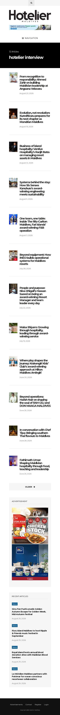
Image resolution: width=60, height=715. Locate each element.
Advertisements (16, 704)
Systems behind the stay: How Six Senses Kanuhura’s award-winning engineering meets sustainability (35, 188)
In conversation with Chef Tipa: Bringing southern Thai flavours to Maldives (35, 433)
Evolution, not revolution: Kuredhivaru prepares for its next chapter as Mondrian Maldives (35, 117)
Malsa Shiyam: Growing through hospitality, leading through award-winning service (34, 332)
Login (46, 704)
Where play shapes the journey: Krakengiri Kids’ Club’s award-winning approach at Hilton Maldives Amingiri (34, 366)
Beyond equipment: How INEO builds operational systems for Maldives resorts (35, 259)
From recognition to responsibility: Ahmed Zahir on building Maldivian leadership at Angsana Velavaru (34, 82)
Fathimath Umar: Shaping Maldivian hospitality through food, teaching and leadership (35, 464)
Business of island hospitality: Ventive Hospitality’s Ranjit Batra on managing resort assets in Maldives (34, 152)
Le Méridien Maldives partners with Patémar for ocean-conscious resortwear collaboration (29, 676)
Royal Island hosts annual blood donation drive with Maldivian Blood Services (30, 655)
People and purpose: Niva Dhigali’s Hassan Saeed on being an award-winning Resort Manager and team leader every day (33, 295)
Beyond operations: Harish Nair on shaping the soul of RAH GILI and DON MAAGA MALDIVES (35, 401)
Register (38, 704)
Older (28, 487)
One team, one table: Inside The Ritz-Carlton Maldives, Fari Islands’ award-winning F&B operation (33, 224)
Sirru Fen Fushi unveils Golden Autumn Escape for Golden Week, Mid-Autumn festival (29, 612)
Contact (28, 704)
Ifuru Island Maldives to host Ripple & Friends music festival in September (29, 633)
